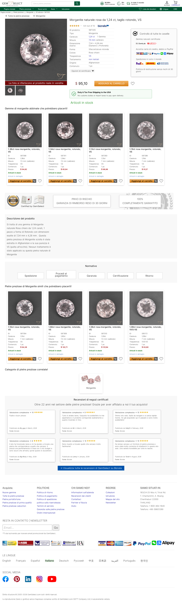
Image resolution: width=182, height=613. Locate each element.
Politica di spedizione (47, 499)
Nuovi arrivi (42, 9)
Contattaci (76, 499)
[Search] (77, 3)
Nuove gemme (9, 492)
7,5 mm (92, 40)
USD (175, 9)
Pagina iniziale (9, 9)
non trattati (94, 59)
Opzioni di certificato (81, 71)
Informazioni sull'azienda (82, 492)
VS (90, 56)
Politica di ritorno (45, 492)
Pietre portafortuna (11, 499)
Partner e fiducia (79, 502)
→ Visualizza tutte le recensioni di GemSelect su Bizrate (91, 468)
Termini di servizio (45, 506)
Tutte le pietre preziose (13, 496)
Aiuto (54, 8)
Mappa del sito (113, 499)
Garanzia (92, 275)
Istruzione (65, 9)
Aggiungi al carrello (111, 83)
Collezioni (110, 492)
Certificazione (120, 275)
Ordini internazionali (46, 512)
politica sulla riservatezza (48, 502)
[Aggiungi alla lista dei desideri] (133, 83)
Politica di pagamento (47, 496)
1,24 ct (92, 36)
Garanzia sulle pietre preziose (50, 509)
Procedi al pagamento (61, 274)
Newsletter (111, 502)
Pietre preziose (26, 8)
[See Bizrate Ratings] (103, 26)
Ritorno (149, 275)
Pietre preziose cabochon (14, 506)
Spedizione (31, 275)
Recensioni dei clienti (81, 496)
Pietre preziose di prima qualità (17, 502)
